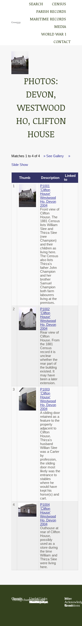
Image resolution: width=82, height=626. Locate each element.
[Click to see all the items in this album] (19, 73)
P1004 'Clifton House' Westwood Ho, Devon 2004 (48, 514)
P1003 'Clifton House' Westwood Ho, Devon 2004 (48, 399)
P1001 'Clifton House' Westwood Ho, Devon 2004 (48, 195)
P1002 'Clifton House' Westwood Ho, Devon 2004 (48, 318)
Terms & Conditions (72, 605)
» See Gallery (54, 156)
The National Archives (38, 602)
